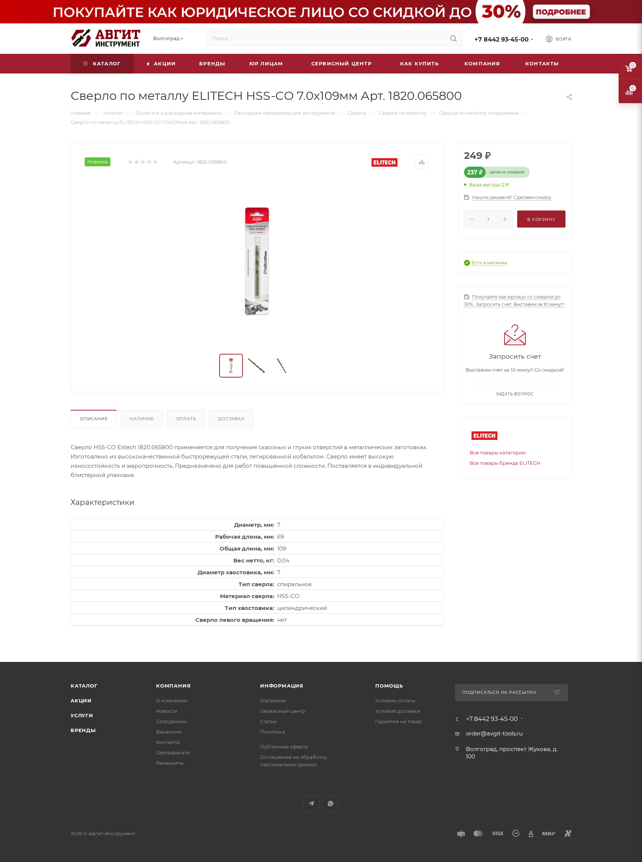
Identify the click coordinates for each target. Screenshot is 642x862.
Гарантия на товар (398, 721)
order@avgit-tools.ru (494, 733)
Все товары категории (498, 453)
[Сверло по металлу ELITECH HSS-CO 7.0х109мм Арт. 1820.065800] (257, 261)
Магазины (273, 700)
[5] (155, 162)
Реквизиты (170, 763)
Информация (282, 686)
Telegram (312, 804)
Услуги (82, 715)
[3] (142, 162)
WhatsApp (330, 804)
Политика (272, 732)
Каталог (84, 686)
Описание (93, 418)
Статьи (268, 721)
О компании (171, 700)
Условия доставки (397, 711)
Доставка (231, 418)
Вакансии (168, 732)
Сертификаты (173, 752)
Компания (173, 686)
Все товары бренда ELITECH (505, 463)
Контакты (168, 742)
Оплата (186, 418)
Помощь (389, 686)
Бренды (83, 730)
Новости (166, 711)
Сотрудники (171, 721)
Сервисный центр (282, 711)
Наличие (142, 418)
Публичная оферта (284, 747)
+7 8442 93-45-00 (501, 39)
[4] (149, 162)
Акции (81, 700)
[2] (136, 162)
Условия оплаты (395, 700)
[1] (130, 162)
